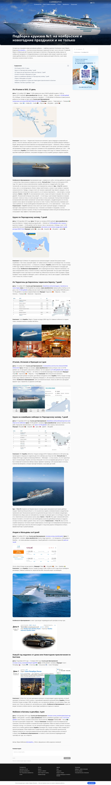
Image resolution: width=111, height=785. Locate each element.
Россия (39, 767)
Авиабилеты (66, 4)
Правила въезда (41, 774)
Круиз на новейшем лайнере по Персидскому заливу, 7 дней (32, 76)
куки (24, 783)
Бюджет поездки (60, 772)
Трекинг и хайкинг (42, 770)
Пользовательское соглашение (82, 772)
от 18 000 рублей (64, 95)
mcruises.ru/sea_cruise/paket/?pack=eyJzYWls (25, 663)
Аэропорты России (24, 769)
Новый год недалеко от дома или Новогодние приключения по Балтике (35, 80)
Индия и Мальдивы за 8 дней (23, 78)
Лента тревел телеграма (49, 4)
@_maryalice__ (22, 50)
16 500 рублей (23, 290)
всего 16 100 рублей (40, 425)
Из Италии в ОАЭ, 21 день (22, 68)
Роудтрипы (59, 770)
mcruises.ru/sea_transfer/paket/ (54, 536)
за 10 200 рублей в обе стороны (59, 370)
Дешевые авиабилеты (24, 770)
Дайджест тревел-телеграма (81, 769)
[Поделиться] (83, 49)
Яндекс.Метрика (33, 783)
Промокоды (74, 4)
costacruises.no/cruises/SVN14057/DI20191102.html (27, 101)
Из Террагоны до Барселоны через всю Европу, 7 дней (30, 72)
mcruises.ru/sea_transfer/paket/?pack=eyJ (59, 715)
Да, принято (91, 783)
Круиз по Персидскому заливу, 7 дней (25, 70)
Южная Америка (78, 770)
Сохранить (79, 49)
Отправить (67, 758)
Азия (58, 769)
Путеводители (37, 4)
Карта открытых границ (43, 772)
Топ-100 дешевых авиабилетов (26, 772)
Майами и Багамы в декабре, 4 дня (24, 82)
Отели (59, 4)
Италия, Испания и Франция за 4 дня (25, 74)
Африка (58, 767)
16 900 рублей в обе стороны (57, 223)
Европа (39, 769)
